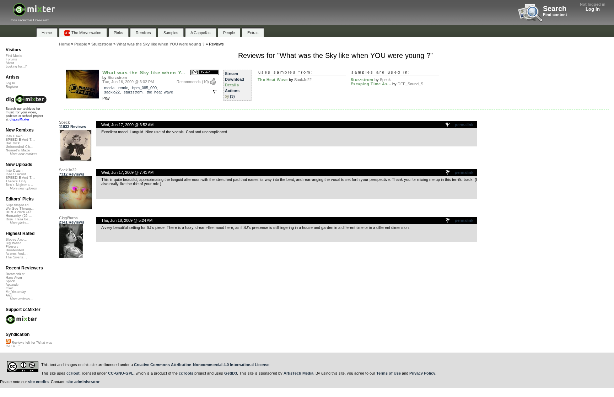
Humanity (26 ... (19, 216)
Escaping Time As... (371, 84)
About (10, 63)
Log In (593, 9)
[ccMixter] (34, 13)
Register (12, 86)
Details (232, 85)
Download (234, 79)
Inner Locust (16, 174)
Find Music (14, 56)
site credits (38, 382)
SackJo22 (303, 79)
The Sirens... (16, 257)
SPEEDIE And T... (20, 139)
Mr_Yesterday (16, 292)
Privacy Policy (422, 373)
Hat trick (13, 143)
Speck (385, 79)
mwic (10, 288)
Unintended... (17, 250)
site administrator (82, 382)
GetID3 (230, 373)
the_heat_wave (160, 92)
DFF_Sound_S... (412, 84)
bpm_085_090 (144, 88)
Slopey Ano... (16, 239)
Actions (232, 90)
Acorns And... (17, 254)
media (109, 88)
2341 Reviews (71, 222)
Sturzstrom (117, 77)
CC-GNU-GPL (121, 373)
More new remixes (23, 154)
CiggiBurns (68, 218)
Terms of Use (388, 373)
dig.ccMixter (19, 119)
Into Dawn (14, 136)
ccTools (186, 373)
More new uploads (23, 188)
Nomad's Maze (18, 150)
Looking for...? (16, 66)
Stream (231, 73)
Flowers (12, 246)
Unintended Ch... (19, 147)
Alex (9, 295)
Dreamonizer (15, 274)
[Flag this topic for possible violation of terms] (448, 125)
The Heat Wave (273, 79)
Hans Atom (14, 277)
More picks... (19, 223)
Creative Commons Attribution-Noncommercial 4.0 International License (201, 365)
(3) (232, 96)
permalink (464, 125)
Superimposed (17, 205)
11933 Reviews (72, 126)
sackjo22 (112, 92)
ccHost (73, 373)
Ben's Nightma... (19, 185)
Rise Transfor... (18, 219)
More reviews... (21, 299)
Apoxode (12, 284)
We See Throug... (20, 208)
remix (123, 88)
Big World (13, 243)
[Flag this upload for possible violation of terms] (215, 92)
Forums (11, 59)
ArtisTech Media (298, 373)
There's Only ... (18, 181)
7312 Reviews (71, 174)
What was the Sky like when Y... (144, 72)
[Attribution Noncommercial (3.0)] (204, 73)
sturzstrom (133, 92)
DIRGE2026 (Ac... (20, 212)
